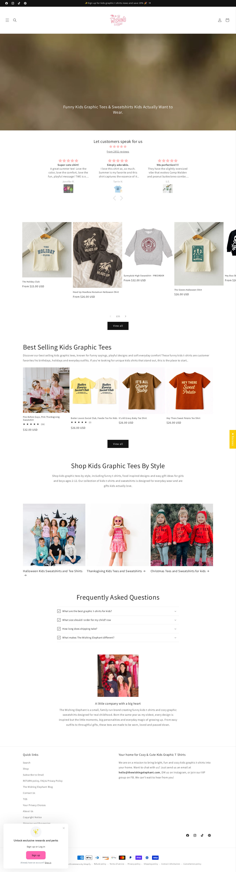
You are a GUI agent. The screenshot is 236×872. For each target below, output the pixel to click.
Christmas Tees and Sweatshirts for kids (178, 571)
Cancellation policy (192, 864)
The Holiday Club (31, 281)
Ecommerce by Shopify (80, 864)
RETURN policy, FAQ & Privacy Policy (43, 780)
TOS (25, 799)
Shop (26, 768)
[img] (118, 146)
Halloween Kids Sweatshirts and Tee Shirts (52, 571)
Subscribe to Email (33, 774)
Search (27, 762)
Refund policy (100, 864)
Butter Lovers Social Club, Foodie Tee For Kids (94, 418)
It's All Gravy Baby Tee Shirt (133, 418)
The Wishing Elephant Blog (38, 786)
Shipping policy (151, 864)
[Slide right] (125, 316)
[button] (7, 20)
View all (118, 325)
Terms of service (117, 864)
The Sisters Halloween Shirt (188, 289)
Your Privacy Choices (34, 805)
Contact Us (29, 792)
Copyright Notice (32, 817)
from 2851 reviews (118, 151)
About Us (28, 811)
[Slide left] (110, 316)
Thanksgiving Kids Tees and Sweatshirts (114, 571)
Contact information (170, 864)
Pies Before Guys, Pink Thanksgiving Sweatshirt (41, 418)
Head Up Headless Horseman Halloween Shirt (96, 292)
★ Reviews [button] (233, 439)
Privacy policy (134, 864)
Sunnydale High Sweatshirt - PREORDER (144, 275)
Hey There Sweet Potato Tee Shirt (183, 418)
